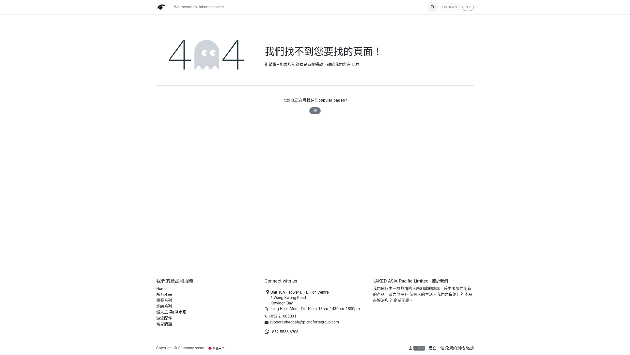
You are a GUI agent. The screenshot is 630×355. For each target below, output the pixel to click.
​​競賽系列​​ (164, 300)
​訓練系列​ (164, 306)
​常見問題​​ (164, 324)
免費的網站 (455, 348)
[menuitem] (199, 7)
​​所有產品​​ (164, 294)
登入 (468, 7)
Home (161, 288)
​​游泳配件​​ (164, 318)
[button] (432, 7)
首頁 (315, 110)
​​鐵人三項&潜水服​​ (171, 312)
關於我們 (440, 281)
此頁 (356, 64)
